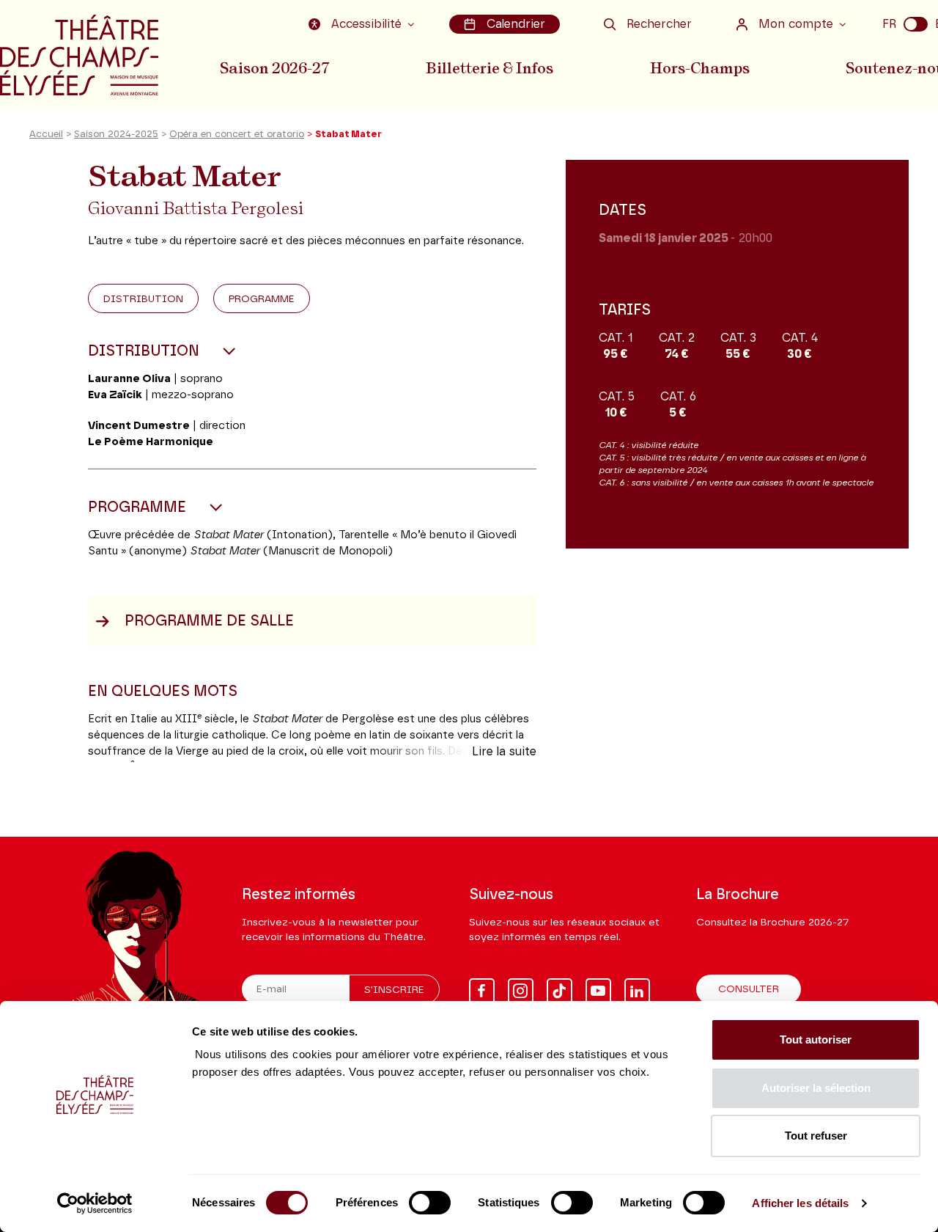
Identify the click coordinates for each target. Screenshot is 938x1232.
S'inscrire (394, 990)
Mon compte (795, 24)
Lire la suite (504, 752)
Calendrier (516, 24)
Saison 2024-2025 (116, 134)
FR (889, 24)
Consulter (748, 989)
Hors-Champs (700, 68)
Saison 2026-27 (275, 68)
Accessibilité (366, 24)
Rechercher (659, 24)
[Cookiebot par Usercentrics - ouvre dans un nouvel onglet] (95, 1203)
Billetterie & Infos (489, 68)
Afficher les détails (800, 1203)
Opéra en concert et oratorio (236, 134)
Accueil (46, 134)
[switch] (430, 1202)
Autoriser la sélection (816, 1088)
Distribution (143, 299)
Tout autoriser (816, 1039)
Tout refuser (816, 1135)
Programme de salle (209, 621)
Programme (262, 299)
